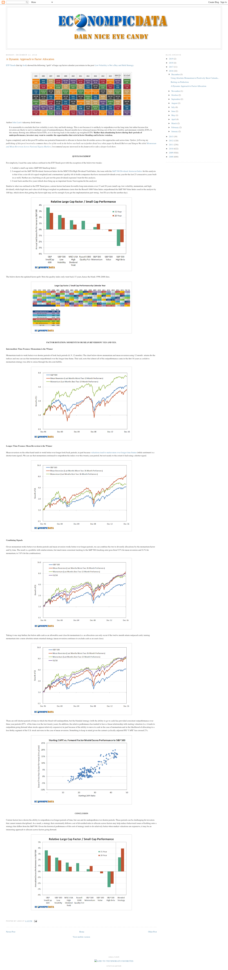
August (174, 103)
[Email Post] (35, 921)
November (176, 91)
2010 (171, 148)
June (173, 111)
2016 (171, 70)
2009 (171, 152)
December (175, 74)
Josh (24, 65)
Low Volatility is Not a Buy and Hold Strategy (114, 65)
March (174, 123)
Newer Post (10, 931)
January (174, 131)
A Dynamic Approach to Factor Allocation (30, 59)
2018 (171, 62)
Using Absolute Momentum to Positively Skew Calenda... (195, 78)
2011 (171, 144)
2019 (171, 58)
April (173, 119)
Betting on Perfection (180, 82)
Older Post (152, 931)
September (176, 99)
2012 (171, 140)
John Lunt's (17, 122)
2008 (171, 156)
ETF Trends (11, 65)
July (173, 107)
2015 (171, 136)
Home (81, 931)
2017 (171, 66)
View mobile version (81, 936)
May (173, 115)
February (175, 127)
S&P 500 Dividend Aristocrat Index (127, 171)
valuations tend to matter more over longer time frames (114, 452)
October (175, 95)
